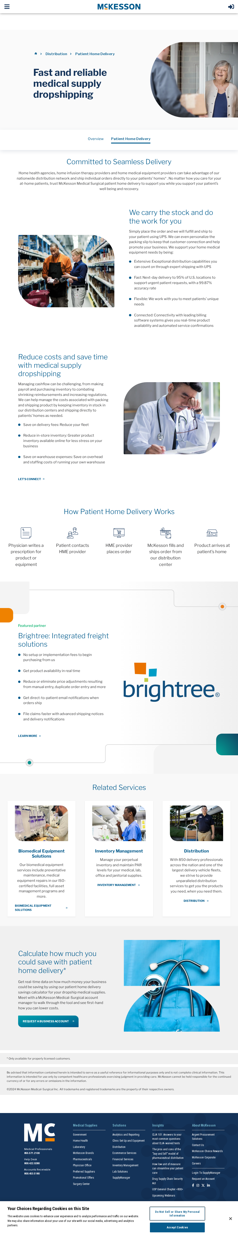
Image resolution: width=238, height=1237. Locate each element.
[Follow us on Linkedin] (208, 1186)
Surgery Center (81, 1184)
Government (79, 1134)
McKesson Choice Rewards (207, 1151)
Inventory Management (125, 1165)
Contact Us (198, 1145)
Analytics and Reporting (125, 1134)
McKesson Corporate (203, 1157)
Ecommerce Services (124, 1153)
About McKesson (204, 1125)
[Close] (230, 1219)
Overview (96, 139)
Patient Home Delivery (130, 139)
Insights (158, 1125)
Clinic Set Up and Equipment (128, 1140)
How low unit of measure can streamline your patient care (167, 1168)
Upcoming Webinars (163, 1195)
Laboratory (79, 1147)
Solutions (119, 1125)
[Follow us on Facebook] (193, 1186)
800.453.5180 (32, 1173)
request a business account (46, 1021)
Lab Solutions (120, 1171)
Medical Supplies (85, 1125)
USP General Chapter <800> (167, 1189)
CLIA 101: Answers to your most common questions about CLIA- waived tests (167, 1139)
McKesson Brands (83, 1153)
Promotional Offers (83, 1177)
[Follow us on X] (203, 1186)
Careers (196, 1163)
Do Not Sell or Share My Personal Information (177, 1213)
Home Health (80, 1140)
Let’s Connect (29, 479)
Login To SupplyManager (206, 1172)
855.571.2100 (32, 1153)
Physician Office (82, 1165)
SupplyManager (121, 1177)
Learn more (27, 736)
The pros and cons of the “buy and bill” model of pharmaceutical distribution (168, 1154)
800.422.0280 (32, 1163)
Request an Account (203, 1178)
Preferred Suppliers (84, 1171)
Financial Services (122, 1159)
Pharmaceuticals (82, 1159)
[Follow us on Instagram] (197, 1186)
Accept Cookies (177, 1227)
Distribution (56, 54)
